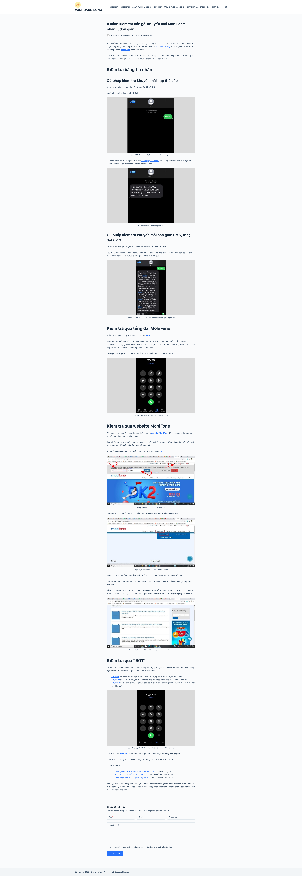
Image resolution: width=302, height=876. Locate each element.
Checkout (114, 7)
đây (161, 451)
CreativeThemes (122, 872)
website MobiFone (159, 433)
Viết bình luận (115, 825)
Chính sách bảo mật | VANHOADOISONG (136, 7)
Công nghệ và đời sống (143, 35)
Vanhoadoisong (163, 46)
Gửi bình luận (114, 853)
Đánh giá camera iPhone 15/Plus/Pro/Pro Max (135, 771)
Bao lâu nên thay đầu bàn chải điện (130, 774)
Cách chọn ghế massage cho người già (132, 777)
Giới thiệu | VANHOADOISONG (198, 7)
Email (142, 817)
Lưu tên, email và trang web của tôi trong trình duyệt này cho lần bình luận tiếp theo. (141, 847)
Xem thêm (215, 7)
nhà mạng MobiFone (150, 160)
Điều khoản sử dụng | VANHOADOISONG (169, 7)
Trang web (173, 817)
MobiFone (125, 49)
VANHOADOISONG (88, 10)
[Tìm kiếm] (226, 7)
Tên (111, 817)
